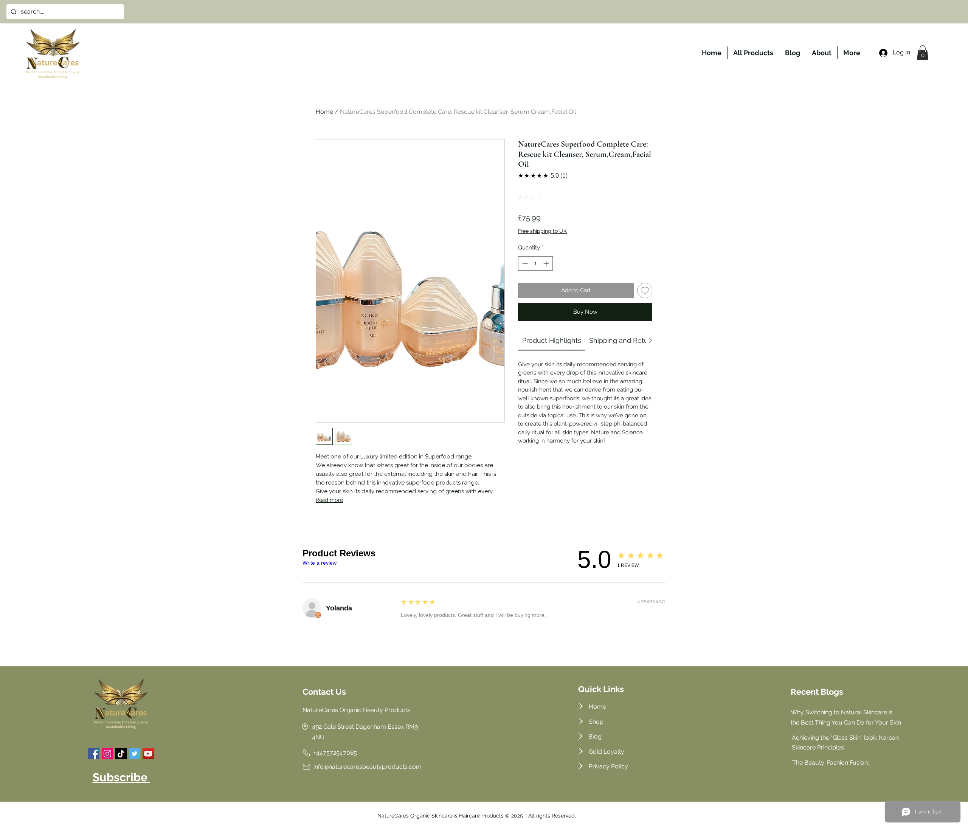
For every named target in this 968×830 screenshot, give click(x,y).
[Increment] (547, 264)
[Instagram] (107, 753)
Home (324, 111)
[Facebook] (93, 753)
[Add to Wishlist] (645, 290)
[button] (923, 52)
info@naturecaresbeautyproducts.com (367, 766)
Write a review (319, 563)
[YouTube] (148, 753)
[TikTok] (121, 753)
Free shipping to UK (542, 231)
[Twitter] (134, 753)
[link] (551, 340)
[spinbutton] (535, 264)
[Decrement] (524, 264)
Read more (329, 500)
